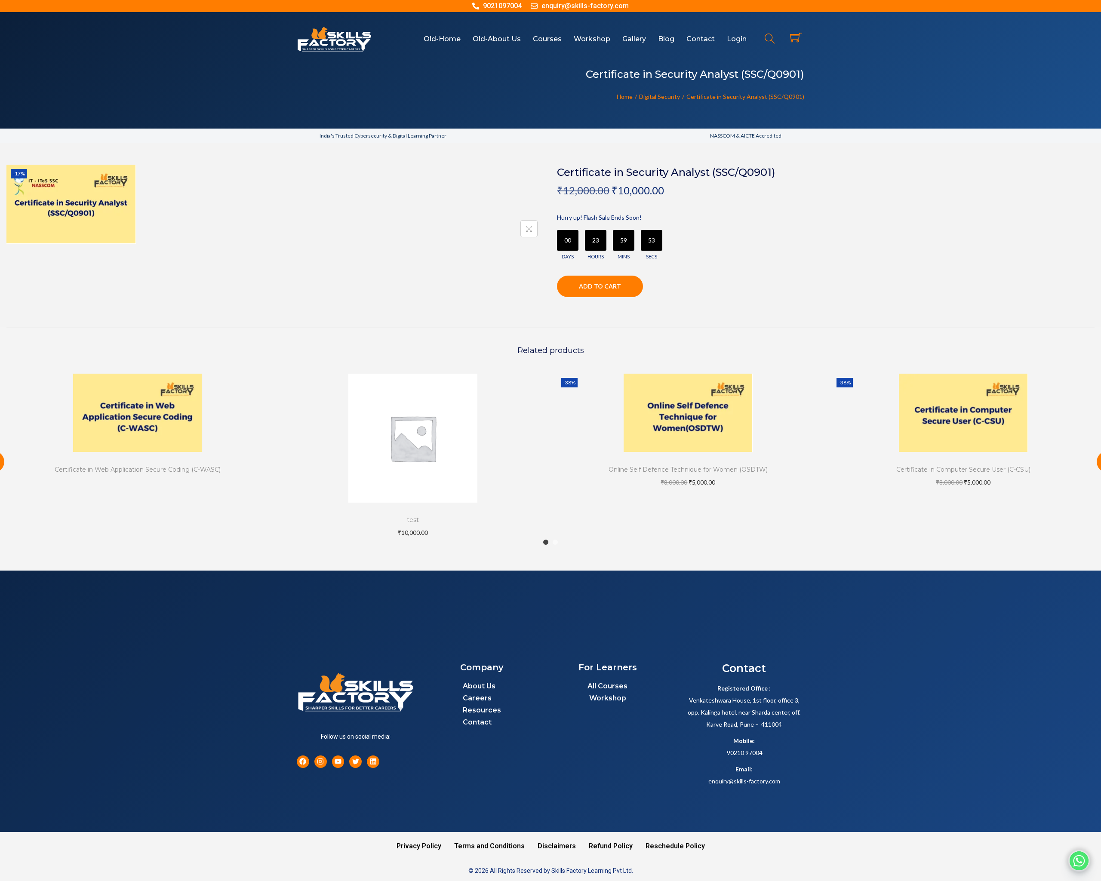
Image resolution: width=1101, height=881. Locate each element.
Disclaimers (557, 846)
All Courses (607, 686)
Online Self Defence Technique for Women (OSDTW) (688, 469)
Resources (482, 710)
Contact (477, 722)
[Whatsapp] (1079, 860)
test (413, 520)
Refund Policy (611, 846)
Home (625, 96)
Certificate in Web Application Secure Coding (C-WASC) (138, 469)
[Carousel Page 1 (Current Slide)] (545, 542)
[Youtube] (338, 761)
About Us (479, 686)
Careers (477, 698)
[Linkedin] (373, 761)
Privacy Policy (419, 846)
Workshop (607, 698)
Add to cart (600, 286)
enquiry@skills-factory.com (744, 781)
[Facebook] (303, 761)
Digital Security (659, 96)
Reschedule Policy (675, 846)
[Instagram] (320, 761)
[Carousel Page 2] (555, 542)
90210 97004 (745, 752)
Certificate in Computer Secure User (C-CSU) (963, 469)
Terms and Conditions (489, 846)
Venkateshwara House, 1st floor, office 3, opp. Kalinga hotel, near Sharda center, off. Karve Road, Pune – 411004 (744, 712)
